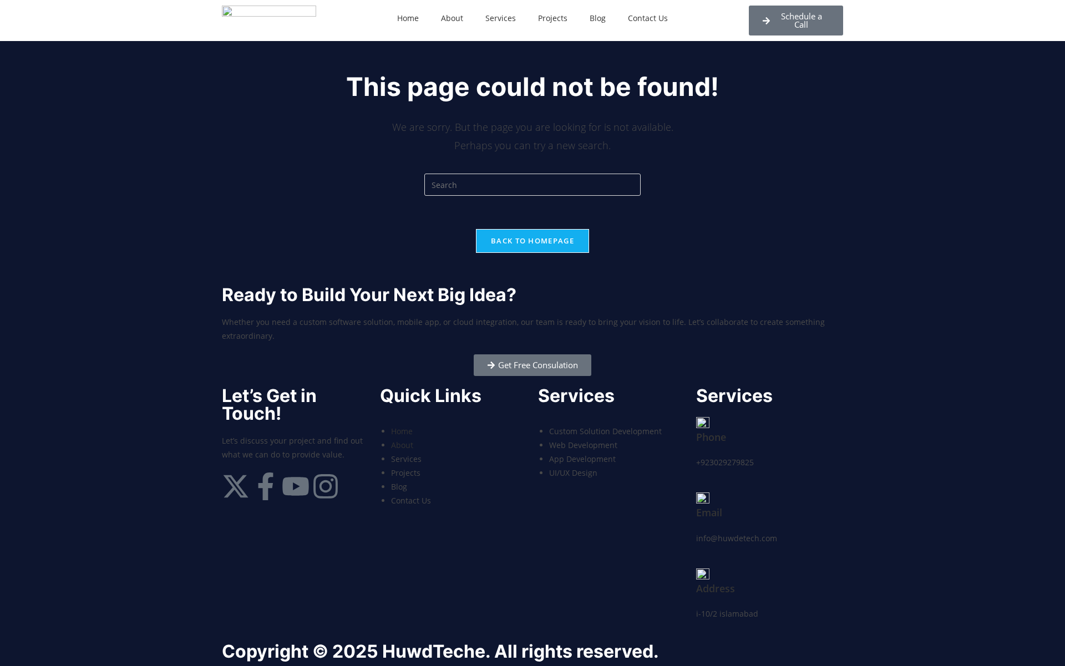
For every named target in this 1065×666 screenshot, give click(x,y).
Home (408, 18)
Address (715, 588)
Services (500, 18)
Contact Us (648, 18)
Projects (552, 18)
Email (709, 512)
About (452, 18)
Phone (711, 437)
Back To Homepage (532, 241)
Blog (598, 18)
